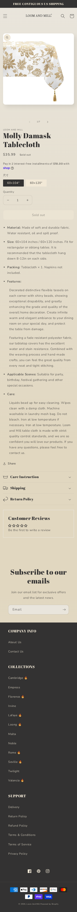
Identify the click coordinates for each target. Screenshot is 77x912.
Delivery (14, 807)
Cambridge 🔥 (18, 678)
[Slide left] (29, 121)
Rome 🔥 (14, 753)
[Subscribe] (64, 609)
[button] (5, 16)
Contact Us (16, 651)
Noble (12, 743)
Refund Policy (18, 826)
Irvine (12, 706)
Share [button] (12, 463)
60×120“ (36, 183)
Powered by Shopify (49, 904)
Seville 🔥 (15, 762)
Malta (12, 734)
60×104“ (13, 183)
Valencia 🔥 (16, 780)
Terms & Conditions (22, 835)
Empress (14, 687)
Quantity (8, 192)
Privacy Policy (17, 854)
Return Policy (17, 816)
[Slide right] (47, 121)
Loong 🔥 (15, 725)
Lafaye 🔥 (15, 715)
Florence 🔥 (16, 697)
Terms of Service (19, 844)
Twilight (14, 771)
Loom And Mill (33, 904)
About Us (15, 642)
